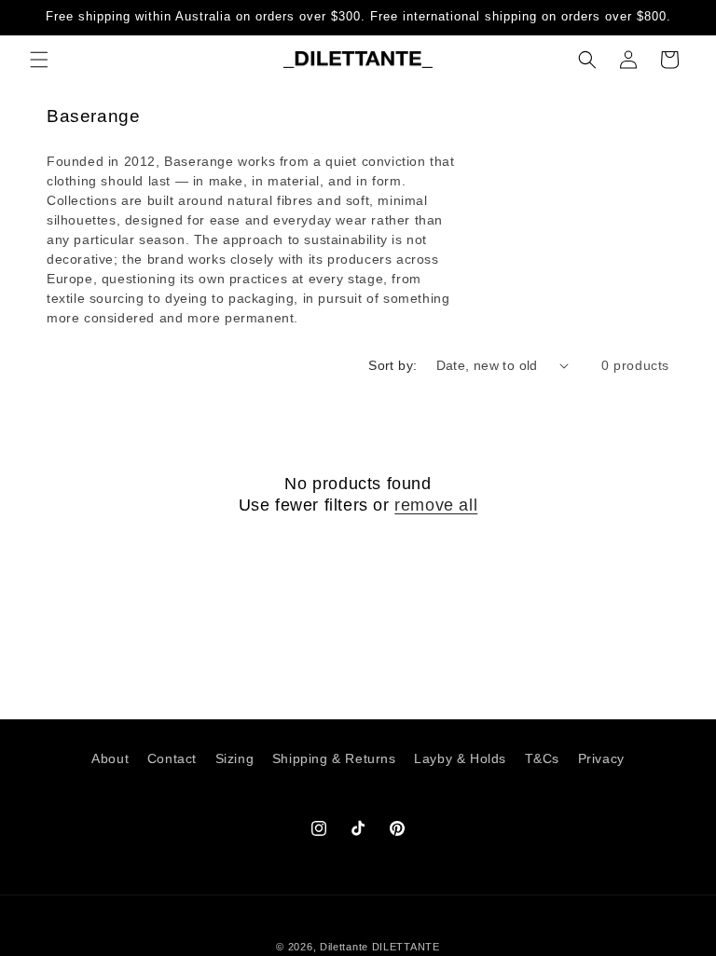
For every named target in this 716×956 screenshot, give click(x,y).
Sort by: (392, 365)
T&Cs (542, 758)
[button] (39, 59)
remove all (435, 505)
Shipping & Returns (334, 758)
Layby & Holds (460, 758)
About (110, 758)
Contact (172, 758)
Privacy (601, 758)
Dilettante (344, 946)
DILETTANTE (406, 946)
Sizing (235, 758)
